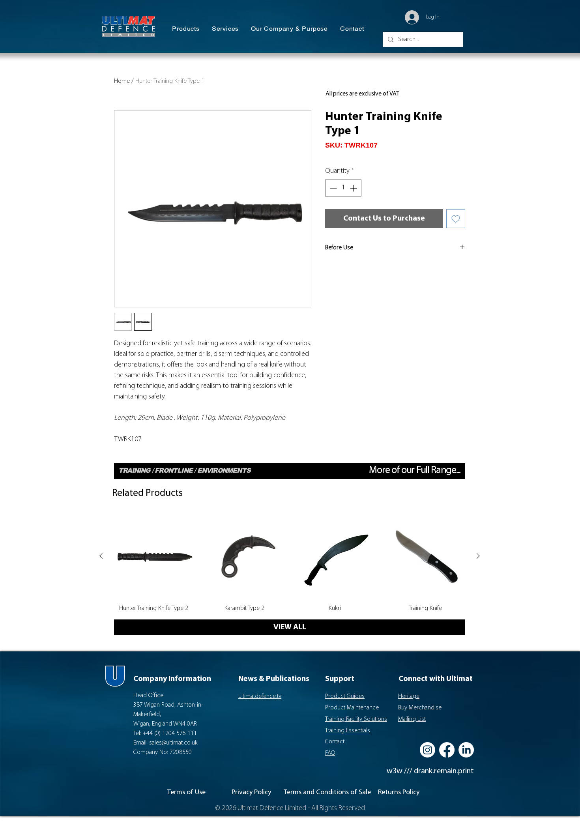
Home (122, 81)
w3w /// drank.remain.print (430, 771)
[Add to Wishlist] (455, 218)
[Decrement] (332, 188)
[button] (186, 29)
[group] (289, 563)
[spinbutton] (343, 188)
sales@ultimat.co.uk (173, 743)
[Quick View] (153, 556)
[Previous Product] (101, 556)
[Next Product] (478, 556)
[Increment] (354, 188)
